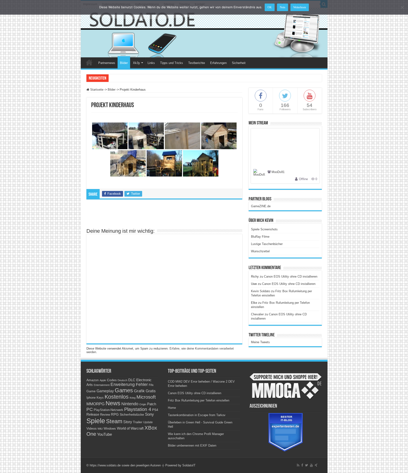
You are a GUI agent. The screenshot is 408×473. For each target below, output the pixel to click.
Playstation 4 (137, 409)
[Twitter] (307, 465)
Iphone (91, 397)
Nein (282, 7)
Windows (110, 428)
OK (270, 7)
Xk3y (136, 63)
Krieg (133, 397)
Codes (112, 380)
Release (92, 414)
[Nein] (402, 7)
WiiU (100, 428)
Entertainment (102, 385)
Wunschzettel (260, 251)
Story (127, 422)
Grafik (139, 391)
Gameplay (105, 391)
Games (124, 390)
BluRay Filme (260, 236)
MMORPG (95, 404)
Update (148, 422)
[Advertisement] (164, 216)
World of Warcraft (130, 428)
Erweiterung (122, 384)
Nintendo (129, 403)
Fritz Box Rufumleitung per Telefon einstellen (198, 400)
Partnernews (106, 63)
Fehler (142, 384)
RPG (115, 414)
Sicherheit (239, 63)
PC (89, 409)
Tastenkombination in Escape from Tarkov (196, 415)
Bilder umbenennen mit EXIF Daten (192, 445)
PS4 (155, 410)
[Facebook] (302, 465)
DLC (131, 380)
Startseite (96, 89)
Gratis (151, 391)
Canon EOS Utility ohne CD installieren (290, 276)
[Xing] (316, 465)
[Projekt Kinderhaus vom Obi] (110, 135)
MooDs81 (278, 172)
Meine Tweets (260, 342)
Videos (91, 428)
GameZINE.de (261, 206)
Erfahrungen (218, 63)
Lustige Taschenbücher (267, 244)
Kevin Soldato (260, 291)
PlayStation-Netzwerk (108, 410)
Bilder (124, 63)
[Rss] (298, 465)
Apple (103, 380)
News (113, 403)
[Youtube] (311, 465)
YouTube (104, 434)
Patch (151, 404)
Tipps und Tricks (171, 63)
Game (91, 391)
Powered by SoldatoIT (180, 465)
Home (89, 62)
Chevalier (257, 314)
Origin (142, 404)
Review (105, 414)
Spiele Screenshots (264, 229)
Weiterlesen (299, 7)
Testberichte (196, 63)
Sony (149, 414)
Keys (100, 397)
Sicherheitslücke (132, 414)
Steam (114, 421)
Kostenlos (117, 397)
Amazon (92, 380)
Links (151, 63)
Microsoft (146, 397)
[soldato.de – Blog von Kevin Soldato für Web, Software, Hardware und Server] (204, 32)
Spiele (95, 421)
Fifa (151, 385)
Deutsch (122, 380)
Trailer (137, 422)
